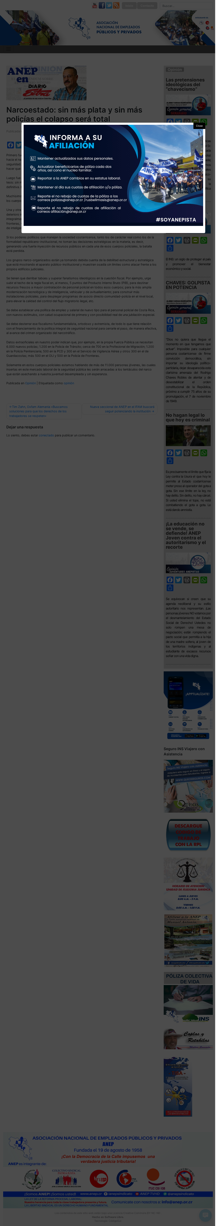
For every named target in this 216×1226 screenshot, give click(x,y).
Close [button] (199, 125)
